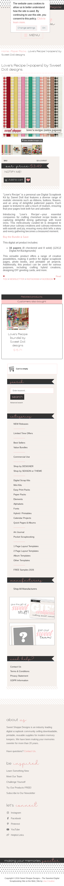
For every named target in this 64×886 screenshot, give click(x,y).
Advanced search (16, 402)
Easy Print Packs (22, 489)
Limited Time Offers (23, 433)
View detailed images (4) (33, 140)
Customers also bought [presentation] (31, 302)
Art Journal (19, 532)
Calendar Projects (22, 518)
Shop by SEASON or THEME (28, 471)
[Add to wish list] (28, 180)
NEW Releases (21, 424)
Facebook (15, 818)
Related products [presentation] (31, 297)
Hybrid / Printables (23, 513)
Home (5, 51)
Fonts (16, 508)
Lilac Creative (49, 881)
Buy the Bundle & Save (16, 237)
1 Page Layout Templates (26, 546)
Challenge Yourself (15, 782)
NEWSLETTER (17, 279)
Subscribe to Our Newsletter (20, 793)
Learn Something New (17, 770)
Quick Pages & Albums (25, 522)
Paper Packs (18, 51)
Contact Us (15, 666)
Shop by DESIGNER (23, 466)
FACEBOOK (47, 279)
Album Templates (22, 555)
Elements (18, 499)
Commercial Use (22, 457)
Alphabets (18, 504)
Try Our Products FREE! (18, 787)
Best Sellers (19, 442)
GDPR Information (19, 680)
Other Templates (22, 560)
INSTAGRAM (32, 279)
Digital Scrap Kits (22, 480)
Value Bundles (20, 447)
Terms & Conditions (19, 671)
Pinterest (15, 823)
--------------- (19, 428)
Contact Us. (30, 751)
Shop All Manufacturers (25, 588)
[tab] (31, 297)
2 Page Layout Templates (26, 551)
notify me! (10, 172)
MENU (34, 35)
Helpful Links (17, 835)
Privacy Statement (19, 676)
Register (56, 7)
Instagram (15, 812)
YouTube (15, 829)
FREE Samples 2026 (24, 569)
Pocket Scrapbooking (24, 537)
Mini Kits (18, 485)
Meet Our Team (14, 776)
